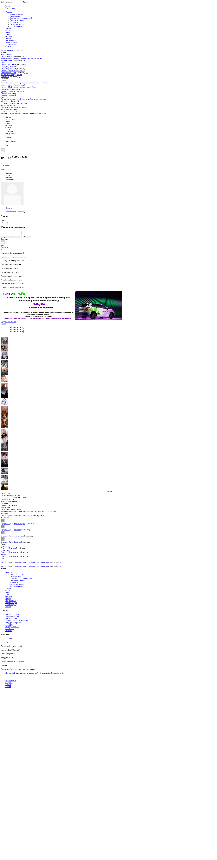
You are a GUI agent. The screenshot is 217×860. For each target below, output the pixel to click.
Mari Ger (4, 501)
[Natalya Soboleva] (4, 343)
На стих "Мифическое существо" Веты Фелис (18, 87)
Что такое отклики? (8, 95)
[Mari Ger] (4, 374)
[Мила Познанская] (4, 435)
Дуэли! (3, 324)
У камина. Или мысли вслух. (34, 511)
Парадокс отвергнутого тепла (12, 91)
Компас (4, 546)
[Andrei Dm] (4, 397)
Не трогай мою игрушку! (10, 495)
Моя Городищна (7, 54)
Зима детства (19, 536)
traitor (3, 245)
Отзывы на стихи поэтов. (22, 515)
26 (18, 101)
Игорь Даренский (8, 69)
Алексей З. (5, 77)
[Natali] (4, 481)
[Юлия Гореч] (4, 489)
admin (3, 101)
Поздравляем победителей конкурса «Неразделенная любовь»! (25, 99)
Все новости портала (9, 111)
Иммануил (5, 89)
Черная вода (5, 550)
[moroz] (4, 458)
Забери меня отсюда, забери (11, 75)
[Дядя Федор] (4, 466)
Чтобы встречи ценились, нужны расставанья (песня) (21, 58)
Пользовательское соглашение (12, 661)
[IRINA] (4, 451)
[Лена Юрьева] (4, 405)
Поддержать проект (8, 322)
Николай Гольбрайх (8, 73)
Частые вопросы (7, 50)
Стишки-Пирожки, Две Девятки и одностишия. (31, 562)
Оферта (4, 665)
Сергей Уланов (6, 56)
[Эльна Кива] (4, 382)
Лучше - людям (19, 524)
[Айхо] (4, 428)
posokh (3, 505)
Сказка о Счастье (7, 499)
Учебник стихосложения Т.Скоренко (15, 113)
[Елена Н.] (4, 412)
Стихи (9, 208)
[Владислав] (4, 474)
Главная (8, 137)
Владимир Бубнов (8, 511)
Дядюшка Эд (6, 524)
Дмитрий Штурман (8, 548)
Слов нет (4, 503)
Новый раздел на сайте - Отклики (14, 107)
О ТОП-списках (108, 491)
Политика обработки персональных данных (18, 669)
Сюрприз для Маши (8, 67)
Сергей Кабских (7, 85)
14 (27, 73)
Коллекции (18, 50)
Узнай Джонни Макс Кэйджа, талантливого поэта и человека (24, 83)
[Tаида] (4, 366)
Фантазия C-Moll (7, 554)
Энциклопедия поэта (37, 113)
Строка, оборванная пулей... (12, 509)
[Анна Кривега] (4, 389)
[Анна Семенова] (4, 351)
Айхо (3, 93)
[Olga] (4, 443)
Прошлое (17, 530)
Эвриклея (4, 513)
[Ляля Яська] (4, 359)
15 (25, 64)
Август (3, 62)
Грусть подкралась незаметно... (13, 71)
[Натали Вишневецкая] (4, 420)
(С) (2, 560)
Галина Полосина (8, 64)
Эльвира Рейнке (7, 60)
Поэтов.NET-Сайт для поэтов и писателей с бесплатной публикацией (32, 673)
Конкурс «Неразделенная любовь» (14, 103)
